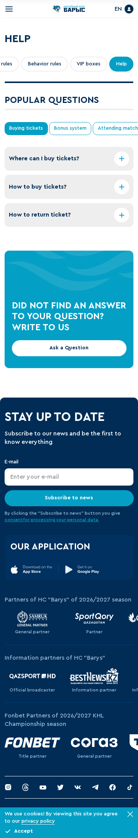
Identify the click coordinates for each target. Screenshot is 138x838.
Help (121, 67)
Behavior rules (44, 67)
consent (14, 522)
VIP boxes (88, 67)
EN (115, 10)
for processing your (45, 522)
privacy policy (38, 821)
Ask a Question (69, 351)
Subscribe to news (69, 500)
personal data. (83, 522)
